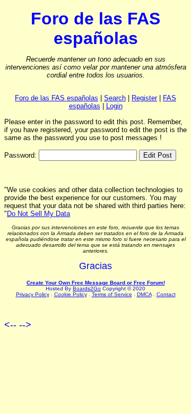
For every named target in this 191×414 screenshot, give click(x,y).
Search (115, 98)
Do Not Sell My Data (38, 214)
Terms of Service (112, 294)
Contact (166, 294)
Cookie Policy (70, 294)
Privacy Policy (32, 294)
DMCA (144, 294)
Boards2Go (87, 288)
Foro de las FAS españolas (56, 98)
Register (144, 98)
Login (114, 106)
